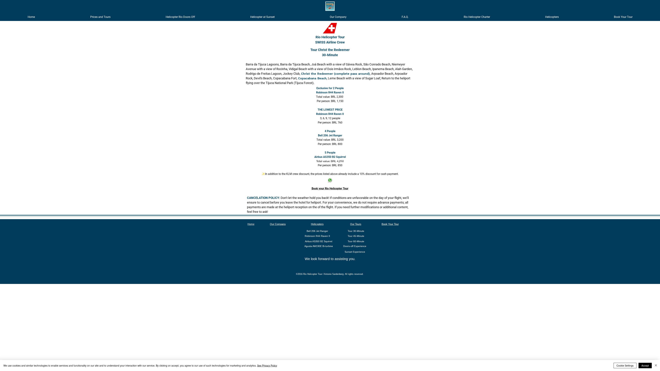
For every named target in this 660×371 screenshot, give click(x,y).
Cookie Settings (625, 365)
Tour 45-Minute (356, 236)
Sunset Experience (354, 251)
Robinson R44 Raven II (317, 236)
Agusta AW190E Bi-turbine (318, 246)
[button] (100, 17)
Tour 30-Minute (356, 231)
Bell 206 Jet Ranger (317, 231)
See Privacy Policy (267, 365)
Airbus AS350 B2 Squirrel (318, 241)
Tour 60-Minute (356, 241)
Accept (645, 365)
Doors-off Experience (354, 246)
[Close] (656, 365)
